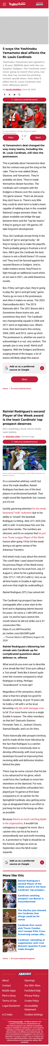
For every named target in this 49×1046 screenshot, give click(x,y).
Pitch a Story (9, 995)
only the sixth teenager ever (29, 708)
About (5, 980)
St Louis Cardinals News (21, 389)
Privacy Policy (31, 995)
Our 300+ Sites (32, 985)
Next (38, 137)
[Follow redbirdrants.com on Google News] (42, 368)
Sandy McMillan (14, 89)
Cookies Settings (33, 1014)
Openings (29, 980)
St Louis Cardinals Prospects (23, 958)
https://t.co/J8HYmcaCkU (17, 629)
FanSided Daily (32, 990)
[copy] (19, 94)
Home (5, 389)
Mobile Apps (9, 990)
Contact (6, 985)
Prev (10, 137)
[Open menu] (4, 4)
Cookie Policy (31, 1000)
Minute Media (18, 1022)
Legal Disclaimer (11, 1005)
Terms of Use (9, 1000)
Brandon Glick (13, 436)
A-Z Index (7, 1014)
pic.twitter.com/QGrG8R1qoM (19, 633)
